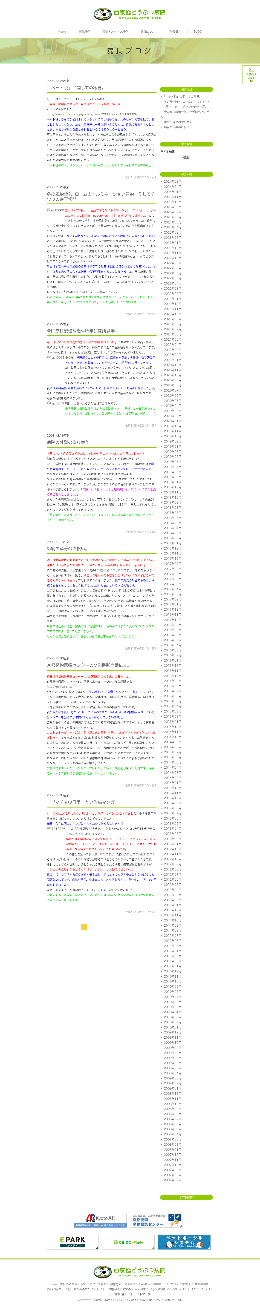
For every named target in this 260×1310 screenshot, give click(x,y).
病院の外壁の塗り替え (68, 442)
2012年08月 (172, 869)
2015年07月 (172, 691)
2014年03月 (172, 772)
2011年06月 (172, 940)
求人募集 (140, 1289)
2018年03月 (172, 533)
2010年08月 (172, 991)
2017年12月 (172, 548)
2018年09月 (172, 502)
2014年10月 (172, 737)
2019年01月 (172, 482)
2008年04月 (172, 1134)
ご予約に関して (159, 1289)
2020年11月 (172, 370)
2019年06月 (172, 456)
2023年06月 (172, 217)
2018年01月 (172, 543)
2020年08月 (172, 385)
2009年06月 (172, 1063)
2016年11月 (172, 614)
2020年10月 (172, 375)
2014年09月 (172, 742)
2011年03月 (172, 956)
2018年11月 (172, 492)
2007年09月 (172, 1170)
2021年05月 (172, 339)
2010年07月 (172, 996)
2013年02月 (172, 838)
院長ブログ (180, 1289)
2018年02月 (172, 538)
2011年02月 (172, 961)
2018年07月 (172, 512)
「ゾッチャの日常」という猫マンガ (81, 802)
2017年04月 (172, 589)
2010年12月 (172, 971)
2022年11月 (172, 252)
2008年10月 (172, 1103)
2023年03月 (172, 232)
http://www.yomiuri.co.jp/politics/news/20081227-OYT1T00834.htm (95, 114)
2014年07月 (172, 752)
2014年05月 (172, 762)
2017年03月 (172, 594)
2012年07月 (172, 874)
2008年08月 (172, 1114)
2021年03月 (172, 349)
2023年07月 (172, 212)
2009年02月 (172, 1083)
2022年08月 (172, 268)
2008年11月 (172, 1098)
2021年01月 (172, 359)
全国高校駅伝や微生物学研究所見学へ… (85, 331)
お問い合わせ (121, 1294)
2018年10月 (172, 497)
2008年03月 (172, 1139)
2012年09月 (172, 864)
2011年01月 (172, 966)
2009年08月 (172, 1053)
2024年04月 (172, 186)
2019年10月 (172, 436)
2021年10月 (172, 314)
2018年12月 (172, 487)
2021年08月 (172, 324)
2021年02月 (172, 354)
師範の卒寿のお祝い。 (68, 549)
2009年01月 (172, 1088)
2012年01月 (172, 905)
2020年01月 (172, 421)
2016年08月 (172, 629)
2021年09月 (172, 319)
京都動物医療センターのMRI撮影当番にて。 (89, 665)
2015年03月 (172, 711)
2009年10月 (172, 1042)
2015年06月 (172, 696)
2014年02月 (172, 777)
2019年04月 (172, 467)
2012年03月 (172, 895)
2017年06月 (172, 579)
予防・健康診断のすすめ (115, 1289)
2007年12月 (172, 1154)
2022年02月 (172, 293)
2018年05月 (172, 523)
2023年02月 (172, 237)
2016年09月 (172, 625)
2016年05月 (172, 640)
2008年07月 (172, 1119)
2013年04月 (172, 828)
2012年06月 (172, 879)
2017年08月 (172, 568)
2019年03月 (172, 472)
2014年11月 (172, 731)
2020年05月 (172, 400)
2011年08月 (172, 930)
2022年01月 (172, 298)
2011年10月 (172, 920)
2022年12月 (172, 247)
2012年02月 (172, 900)
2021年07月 (172, 329)
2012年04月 (172, 889)
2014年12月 (172, 726)
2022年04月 (172, 283)
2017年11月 (172, 553)
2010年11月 (172, 976)
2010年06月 (172, 1002)
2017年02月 (172, 599)
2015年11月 (172, 670)
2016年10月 (172, 619)
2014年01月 (172, 782)
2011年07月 (172, 935)
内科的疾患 (54, 1289)
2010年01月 (172, 1027)
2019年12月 (172, 426)
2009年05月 (172, 1068)
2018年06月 (172, 517)
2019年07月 (172, 451)
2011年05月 (172, 945)
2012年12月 (172, 849)
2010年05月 (172, 1007)
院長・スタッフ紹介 (115, 31)
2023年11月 (172, 197)
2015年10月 (172, 675)
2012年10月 (172, 859)
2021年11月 (172, 309)
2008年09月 (172, 1108)
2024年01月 (172, 191)
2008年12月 (172, 1093)
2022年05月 (172, 278)
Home (62, 31)
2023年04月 (172, 227)
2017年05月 (172, 584)
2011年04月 (172, 951)
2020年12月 (172, 365)
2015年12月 (172, 665)
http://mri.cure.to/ (60, 686)
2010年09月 (172, 986)
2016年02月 (172, 655)
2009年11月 (172, 1037)
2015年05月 (172, 701)
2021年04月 (172, 344)
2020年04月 (172, 405)
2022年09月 (172, 263)
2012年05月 (172, 884)
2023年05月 (172, 222)
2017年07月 (172, 574)
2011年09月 (172, 925)
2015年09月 (172, 680)
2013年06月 (172, 818)
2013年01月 (172, 844)
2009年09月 (172, 1047)
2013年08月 (172, 808)
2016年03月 (172, 650)
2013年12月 (172, 787)
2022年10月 (172, 258)
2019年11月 (172, 431)
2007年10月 (172, 1165)
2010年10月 (172, 981)
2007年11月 (172, 1159)
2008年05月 (172, 1129)
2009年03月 (172, 1078)
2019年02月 (172, 477)
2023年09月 (172, 207)
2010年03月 (172, 1017)
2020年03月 (172, 410)
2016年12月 (172, 609)
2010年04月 (172, 1012)
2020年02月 (172, 416)
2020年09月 (172, 380)
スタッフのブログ (202, 1289)
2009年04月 (172, 1073)
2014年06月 (172, 757)
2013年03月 (172, 833)
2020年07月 (172, 390)
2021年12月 (172, 303)
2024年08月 (172, 181)
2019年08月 (172, 446)
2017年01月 (172, 604)
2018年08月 (172, 507)
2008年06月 (172, 1124)
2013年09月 (172, 803)
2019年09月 (172, 441)
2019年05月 (172, 461)
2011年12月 (172, 910)
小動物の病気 (200, 1284)
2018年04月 (172, 528)
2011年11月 (172, 915)
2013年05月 (172, 823)
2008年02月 (172, 1144)
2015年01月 (172, 721)
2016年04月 (172, 645)
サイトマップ (142, 1294)
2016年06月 (172, 635)
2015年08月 (172, 686)
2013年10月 (172, 798)
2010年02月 (172, 1022)
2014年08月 (172, 747)
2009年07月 (172, 1057)
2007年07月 (172, 1180)
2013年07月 (172, 813)
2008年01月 (172, 1149)
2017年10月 (172, 558)
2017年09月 (172, 563)
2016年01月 (172, 660)
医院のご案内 (68, 1284)
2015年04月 (172, 706)
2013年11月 (172, 793)
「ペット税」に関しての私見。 (76, 88)
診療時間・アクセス (122, 1284)
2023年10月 (172, 201)
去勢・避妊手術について (80, 1289)
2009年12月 (172, 1032)
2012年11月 (172, 854)
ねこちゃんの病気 (176, 1284)
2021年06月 (172, 334)
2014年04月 (172, 767)
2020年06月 (172, 395)
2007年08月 (172, 1175)
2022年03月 (172, 288)
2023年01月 (172, 242)
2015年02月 (172, 716)
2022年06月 (172, 273)
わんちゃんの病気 (150, 1284)
